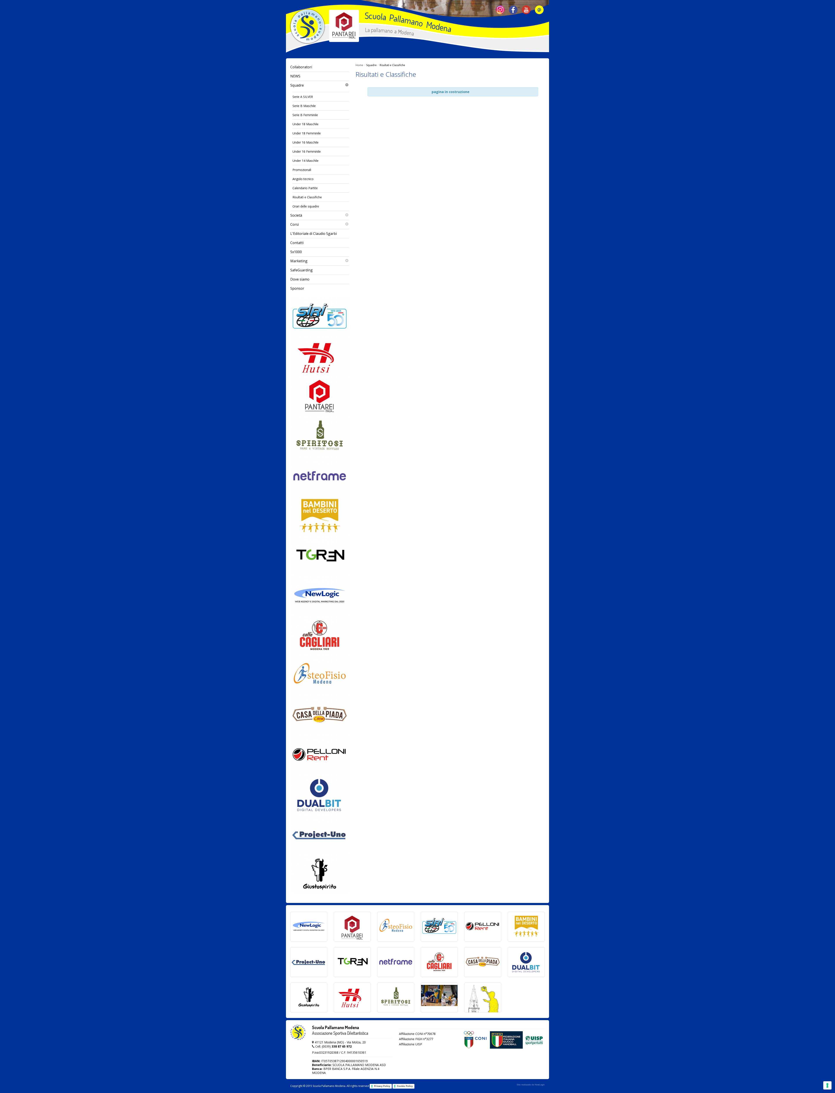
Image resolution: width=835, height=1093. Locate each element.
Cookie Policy (405, 1086)
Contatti (297, 242)
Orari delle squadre (305, 206)
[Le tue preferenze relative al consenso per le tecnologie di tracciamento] (827, 1085)
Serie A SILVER (302, 97)
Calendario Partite (305, 188)
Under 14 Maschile (305, 161)
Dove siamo (299, 279)
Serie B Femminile (305, 115)
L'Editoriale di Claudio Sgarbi (313, 233)
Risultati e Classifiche (307, 197)
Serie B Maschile (304, 106)
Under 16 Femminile (306, 151)
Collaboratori (301, 67)
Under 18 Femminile (306, 133)
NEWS (295, 76)
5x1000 (296, 251)
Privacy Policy (382, 1086)
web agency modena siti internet (531, 1084)
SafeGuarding (301, 270)
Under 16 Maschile (305, 142)
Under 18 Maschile (305, 124)
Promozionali (301, 170)
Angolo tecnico (303, 179)
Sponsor (297, 288)
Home (359, 65)
